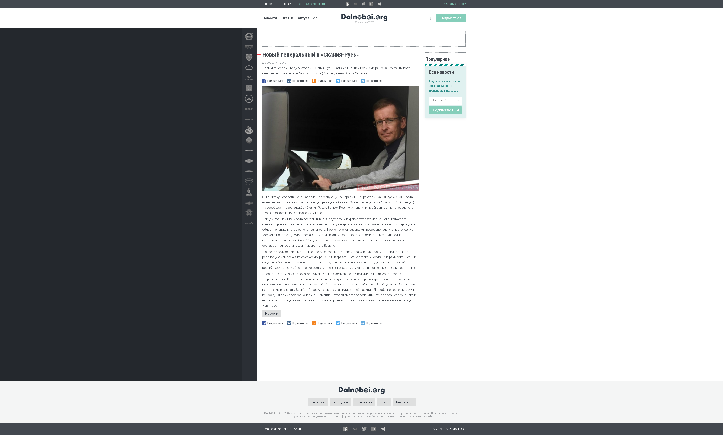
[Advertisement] (340, 354)
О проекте (269, 3)
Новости (270, 18)
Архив (298, 429)
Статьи (287, 18)
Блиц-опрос (404, 402)
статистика (364, 402)
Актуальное (307, 18)
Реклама (286, 3)
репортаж (318, 402)
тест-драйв (341, 402)
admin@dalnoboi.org (311, 3)
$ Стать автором (455, 3)
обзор (384, 402)
